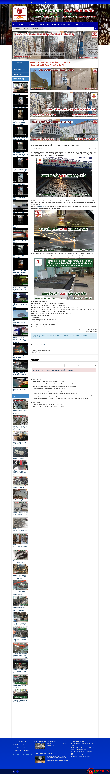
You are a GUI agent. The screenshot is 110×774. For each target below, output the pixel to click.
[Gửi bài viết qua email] (90, 148)
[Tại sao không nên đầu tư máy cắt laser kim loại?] (20, 162)
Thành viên (16, 747)
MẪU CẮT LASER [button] (44, 24)
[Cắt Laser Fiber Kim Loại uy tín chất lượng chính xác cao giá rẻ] (20, 366)
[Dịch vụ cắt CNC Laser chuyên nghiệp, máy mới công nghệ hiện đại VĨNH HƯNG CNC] (20, 331)
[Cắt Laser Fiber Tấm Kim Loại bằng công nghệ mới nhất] (20, 297)
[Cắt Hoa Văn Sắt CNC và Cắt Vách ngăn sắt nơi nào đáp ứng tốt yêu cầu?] (20, 146)
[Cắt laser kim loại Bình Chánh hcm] (20, 249)
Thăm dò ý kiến (17, 750)
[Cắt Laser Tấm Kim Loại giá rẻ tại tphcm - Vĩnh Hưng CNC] (20, 314)
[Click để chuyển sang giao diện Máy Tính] (17, 771)
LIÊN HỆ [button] (83, 24)
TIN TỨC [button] (69, 24)
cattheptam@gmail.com (38, 2)
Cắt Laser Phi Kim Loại (19, 66)
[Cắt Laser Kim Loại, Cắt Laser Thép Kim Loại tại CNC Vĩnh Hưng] (20, 264)
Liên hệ (25, 747)
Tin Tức (25, 744)
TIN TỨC (15, 396)
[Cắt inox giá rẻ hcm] (20, 206)
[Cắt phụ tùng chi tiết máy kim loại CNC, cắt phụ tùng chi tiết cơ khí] (20, 114)
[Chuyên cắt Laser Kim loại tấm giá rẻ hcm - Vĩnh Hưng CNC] (20, 349)
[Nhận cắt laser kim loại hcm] (20, 382)
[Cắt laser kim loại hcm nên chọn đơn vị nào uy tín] (20, 131)
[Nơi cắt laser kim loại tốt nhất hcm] (20, 219)
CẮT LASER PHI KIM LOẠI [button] (58, 24)
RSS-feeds (26, 753)
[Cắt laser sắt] (20, 87)
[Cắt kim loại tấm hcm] (20, 177)
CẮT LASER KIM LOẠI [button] (31, 24)
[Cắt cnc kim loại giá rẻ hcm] (20, 191)
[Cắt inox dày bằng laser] (20, 101)
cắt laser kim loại (42, 206)
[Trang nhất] (14, 24)
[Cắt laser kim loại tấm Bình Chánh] (20, 234)
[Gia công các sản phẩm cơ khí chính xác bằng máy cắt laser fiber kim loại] (20, 281)
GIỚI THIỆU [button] (20, 24)
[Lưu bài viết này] (95, 148)
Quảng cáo (26, 750)
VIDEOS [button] (76, 24)
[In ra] (92, 148)
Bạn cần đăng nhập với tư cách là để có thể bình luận (53, 370)
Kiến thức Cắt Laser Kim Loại (20, 70)
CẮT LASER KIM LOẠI (18, 79)
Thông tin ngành (18, 74)
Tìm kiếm (16, 753)
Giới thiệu (16, 744)
